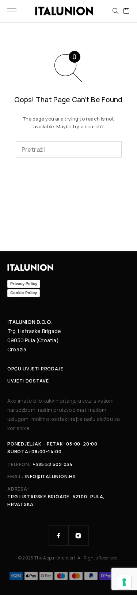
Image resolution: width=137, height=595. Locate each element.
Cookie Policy (23, 292)
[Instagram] (78, 536)
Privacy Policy (23, 283)
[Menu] (12, 11)
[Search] (115, 11)
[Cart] (126, 11)
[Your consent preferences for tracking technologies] (124, 582)
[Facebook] (59, 536)
